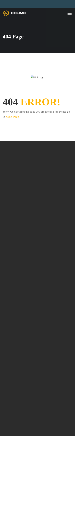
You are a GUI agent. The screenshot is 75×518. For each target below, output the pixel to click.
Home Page (12, 116)
